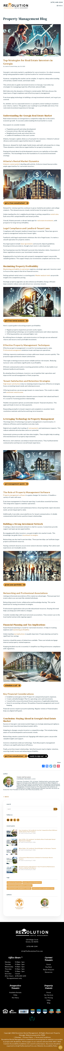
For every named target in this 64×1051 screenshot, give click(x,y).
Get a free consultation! (15, 203)
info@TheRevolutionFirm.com (32, 951)
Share (44, 766)
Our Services (48, 995)
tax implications (19, 634)
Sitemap (18, 1037)
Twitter (51, 766)
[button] (8, 820)
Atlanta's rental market (11, 164)
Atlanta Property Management (32, 882)
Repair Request (48, 969)
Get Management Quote (15, 484)
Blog (48, 1003)
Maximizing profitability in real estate (16, 269)
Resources (48, 972)
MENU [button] (60, 5)
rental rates (54, 214)
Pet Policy (15, 998)
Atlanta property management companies (20, 885)
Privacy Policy (28, 1037)
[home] (15, 5)
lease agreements (27, 244)
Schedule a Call (11, 685)
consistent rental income (14, 392)
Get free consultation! (14, 756)
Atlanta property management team (43, 888)
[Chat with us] (60, 1047)
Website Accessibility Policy (47, 1046)
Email (55, 766)
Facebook (47, 766)
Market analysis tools (42, 275)
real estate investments (45, 220)
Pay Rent (48, 967)
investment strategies (30, 535)
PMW (43, 1035)
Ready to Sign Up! (37, 756)
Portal (48, 964)
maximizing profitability (21, 630)
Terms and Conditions (43, 1037)
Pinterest (59, 766)
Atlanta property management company (19, 888)
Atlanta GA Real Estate (14, 882)
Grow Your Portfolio (13, 585)
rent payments (33, 428)
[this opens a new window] (5, 1011)
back (6, 796)
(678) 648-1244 (57, 2)
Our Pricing (49, 998)
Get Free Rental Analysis (14, 321)
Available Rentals (15, 992)
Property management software (14, 495)
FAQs (15, 995)
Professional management (12, 350)
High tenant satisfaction (11, 384)
